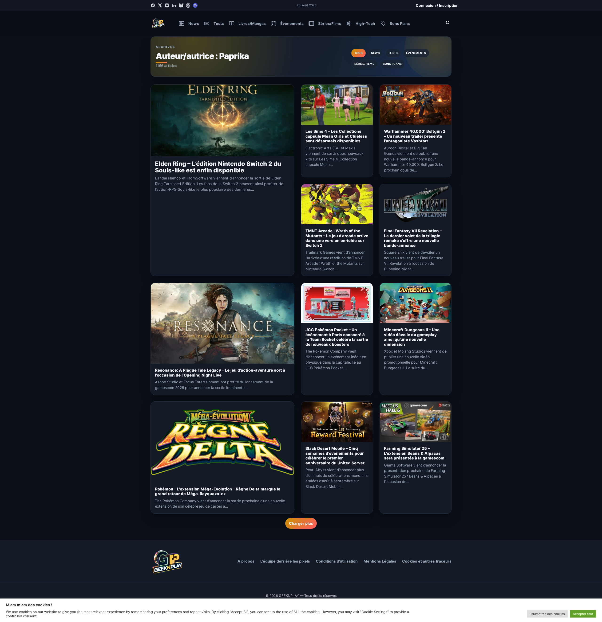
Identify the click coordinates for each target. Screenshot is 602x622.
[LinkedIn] (174, 5)
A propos (246, 561)
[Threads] (188, 5)
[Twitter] (160, 5)
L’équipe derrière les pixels (285, 561)
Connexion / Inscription (437, 5)
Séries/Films (364, 64)
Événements (416, 53)
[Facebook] (152, 5)
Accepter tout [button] (583, 614)
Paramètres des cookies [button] (547, 614)
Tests (393, 53)
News (375, 53)
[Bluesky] (181, 5)
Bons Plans (392, 64)
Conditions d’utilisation (337, 561)
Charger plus (301, 523)
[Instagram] (167, 5)
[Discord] (195, 5)
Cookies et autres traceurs (427, 561)
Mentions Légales (380, 561)
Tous (358, 53)
